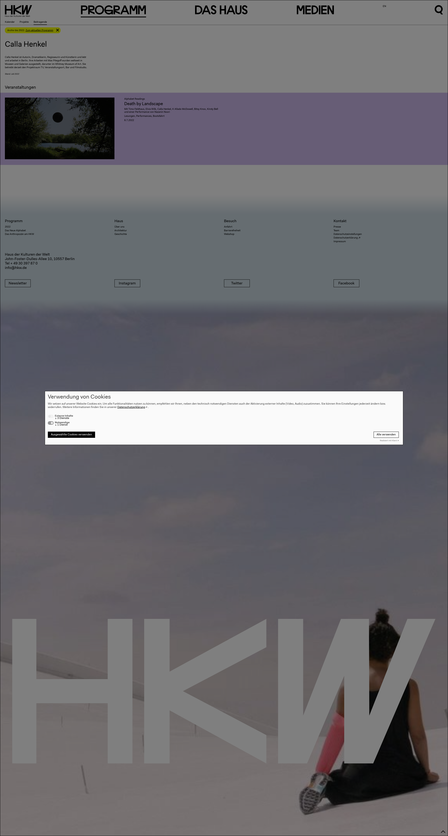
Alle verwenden (386, 434)
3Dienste (62, 418)
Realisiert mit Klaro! (388, 441)
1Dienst (61, 424)
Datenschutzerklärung (131, 407)
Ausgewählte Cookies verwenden (71, 434)
